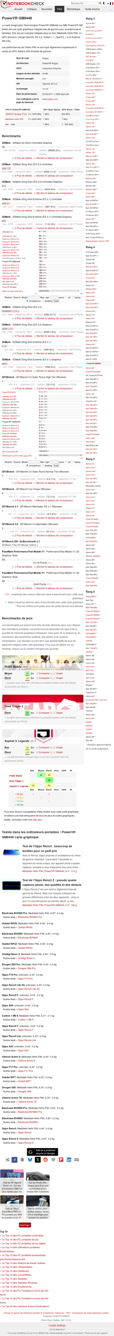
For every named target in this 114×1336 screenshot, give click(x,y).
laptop (77, 297)
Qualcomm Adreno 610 (10, 244)
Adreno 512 (90, 508)
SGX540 (89, 711)
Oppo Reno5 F (26, 999)
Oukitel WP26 (25, 927)
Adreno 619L (90, 471)
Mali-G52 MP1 (91, 423)
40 (27, 673)
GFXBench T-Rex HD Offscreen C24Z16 (21, 543)
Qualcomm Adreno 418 (10, 250)
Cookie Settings (57, 1325)
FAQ (59, 9)
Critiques (32, 9)
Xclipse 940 (90, 101)
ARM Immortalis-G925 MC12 (12, 291)
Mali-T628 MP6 (91, 530)
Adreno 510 (90, 512)
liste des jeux (35, 819)
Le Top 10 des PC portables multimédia (22, 1235)
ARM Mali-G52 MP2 (9, 252)
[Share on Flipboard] (61, 1159)
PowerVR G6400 (92, 526)
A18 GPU (89, 60)
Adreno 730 (90, 152)
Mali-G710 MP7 (92, 204)
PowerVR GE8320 (92, 611)
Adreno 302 (90, 677)
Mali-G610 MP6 (92, 274)
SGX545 (89, 641)
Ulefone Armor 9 (26, 1060)
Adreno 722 (90, 126)
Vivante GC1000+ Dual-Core (96, 700)
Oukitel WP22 (25, 948)
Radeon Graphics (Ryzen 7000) (97, 241)
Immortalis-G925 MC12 (94, 86)
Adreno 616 (90, 489)
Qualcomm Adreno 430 (10, 267)
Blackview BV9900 (28, 1122)
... (110, 9)
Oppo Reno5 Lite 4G (29, 989)
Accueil (18, 9)
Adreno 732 (90, 149)
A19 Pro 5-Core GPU (94, 38)
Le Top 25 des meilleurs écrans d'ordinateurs (25, 1306)
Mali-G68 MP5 (91, 333)
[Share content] (7, 1160)
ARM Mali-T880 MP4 (9, 404)
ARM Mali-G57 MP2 (9, 444)
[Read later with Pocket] (53, 1159)
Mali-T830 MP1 (91, 629)
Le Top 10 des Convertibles (16, 1275)
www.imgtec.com (50, 99)
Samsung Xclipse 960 (10, 451)
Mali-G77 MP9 (91, 267)
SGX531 (89, 729)
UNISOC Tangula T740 (16, 113)
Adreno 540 (90, 344)
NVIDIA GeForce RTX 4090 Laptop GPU (17, 455)
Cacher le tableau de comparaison (54, 228)
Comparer (43, 673)
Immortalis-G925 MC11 (94, 90)
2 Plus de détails (22, 158)
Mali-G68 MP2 (91, 416)
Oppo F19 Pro (25, 978)
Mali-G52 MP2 (91, 419)
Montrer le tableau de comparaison (53, 158)
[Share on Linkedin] (69, 1159)
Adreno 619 (90, 467)
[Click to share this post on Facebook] (14, 1160)
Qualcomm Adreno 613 (10, 265)
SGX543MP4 (91, 596)
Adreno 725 (90, 123)
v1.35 (3, 825)
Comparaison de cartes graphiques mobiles (90, 1312)
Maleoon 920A (91, 189)
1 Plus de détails (22, 566)
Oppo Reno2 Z (26, 1142)
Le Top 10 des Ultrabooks (15, 1271)
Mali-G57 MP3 (91, 453)
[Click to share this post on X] (38, 1159)
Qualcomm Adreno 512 (10, 255)
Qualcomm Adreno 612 (10, 242)
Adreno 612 (90, 501)
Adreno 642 (90, 300)
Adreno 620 (90, 441)
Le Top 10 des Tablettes (14, 1278)
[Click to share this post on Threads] (22, 1160)
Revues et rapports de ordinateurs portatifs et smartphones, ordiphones (34, 1312)
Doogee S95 (24, 1091)
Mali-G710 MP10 (92, 167)
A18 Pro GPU (91, 42)
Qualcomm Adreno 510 (10, 239)
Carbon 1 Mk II (25, 1019)
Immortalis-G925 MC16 (94, 82)
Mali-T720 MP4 (91, 622)
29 (27, 678)
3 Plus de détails (22, 175)
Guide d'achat (92, 9)
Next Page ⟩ (25, 1225)
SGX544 (89, 652)
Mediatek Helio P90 (14, 118)
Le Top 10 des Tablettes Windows (19, 1282)
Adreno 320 (90, 604)
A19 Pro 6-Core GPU (94, 31)
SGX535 (89, 725)
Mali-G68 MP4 (91, 405)
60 (27, 712)
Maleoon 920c (91, 289)
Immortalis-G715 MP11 (94, 112)
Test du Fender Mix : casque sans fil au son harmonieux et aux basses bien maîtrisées (38, 1187)
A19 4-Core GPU (92, 119)
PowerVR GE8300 (92, 615)
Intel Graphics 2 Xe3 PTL (95, 45)
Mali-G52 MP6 (91, 412)
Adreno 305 (90, 663)
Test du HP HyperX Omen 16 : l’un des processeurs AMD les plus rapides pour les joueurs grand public (12, 1187)
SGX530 (89, 733)
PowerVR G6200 (92, 578)
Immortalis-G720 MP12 (94, 108)
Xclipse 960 (90, 23)
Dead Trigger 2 (16, 781)
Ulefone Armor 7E (27, 1101)
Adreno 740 (90, 104)
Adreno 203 (90, 718)
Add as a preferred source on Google (45, 1151)
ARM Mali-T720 (7, 232)
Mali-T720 (89, 670)
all (69, 297)
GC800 (88, 722)
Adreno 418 (90, 464)
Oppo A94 (23, 1009)
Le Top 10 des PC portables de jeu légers (24, 1243)
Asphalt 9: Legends (18, 786)
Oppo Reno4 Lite (27, 1040)
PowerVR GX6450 (92, 434)
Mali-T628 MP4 (91, 541)
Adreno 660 (90, 196)
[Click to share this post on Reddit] (45, 1159)
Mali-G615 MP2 (92, 307)
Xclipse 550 (90, 278)
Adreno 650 (90, 219)
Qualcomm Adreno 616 (10, 270)
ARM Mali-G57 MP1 (9, 396)
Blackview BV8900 (28, 937)
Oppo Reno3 (24, 1132)
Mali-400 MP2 (91, 703)
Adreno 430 (90, 394)
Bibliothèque (73, 9)
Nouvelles (47, 9)
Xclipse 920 (90, 193)
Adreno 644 (90, 292)
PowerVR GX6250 (92, 523)
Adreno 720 (90, 163)
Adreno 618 (90, 475)
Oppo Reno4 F (26, 1030)
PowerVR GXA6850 (9, 287)
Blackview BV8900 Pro (30, 917)
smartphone (35, 300)
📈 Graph (57, 673)
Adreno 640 (90, 318)
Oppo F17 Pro (25, 1071)
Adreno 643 (90, 296)
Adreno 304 (90, 666)
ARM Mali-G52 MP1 (9, 399)
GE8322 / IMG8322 (93, 556)
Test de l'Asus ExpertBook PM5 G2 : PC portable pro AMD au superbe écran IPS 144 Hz (12, 1213)
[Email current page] (76, 1160)
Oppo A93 (23, 1050)
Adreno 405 (90, 582)
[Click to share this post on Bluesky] (30, 1160)
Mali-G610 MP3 (92, 303)
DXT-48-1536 (90, 56)
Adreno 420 (90, 438)
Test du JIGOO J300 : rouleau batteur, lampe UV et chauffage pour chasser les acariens (38, 1213)
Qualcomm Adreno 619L (11, 276)
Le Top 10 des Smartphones (17, 1286)
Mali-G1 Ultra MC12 (93, 78)
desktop (48, 300)
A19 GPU (89, 34)
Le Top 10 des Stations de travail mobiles (23, 1263)
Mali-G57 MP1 (91, 482)
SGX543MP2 (91, 637)
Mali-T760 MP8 (91, 386)
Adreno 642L (90, 311)
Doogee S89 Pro (27, 968)
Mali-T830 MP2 (91, 585)
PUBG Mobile (15, 775)
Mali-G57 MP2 (91, 478)
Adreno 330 (90, 515)
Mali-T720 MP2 (91, 648)
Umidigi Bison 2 (26, 958)
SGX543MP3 (91, 633)
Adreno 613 (90, 497)
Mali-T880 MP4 (91, 408)
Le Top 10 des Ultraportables (17, 1267)
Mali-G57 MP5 (91, 340)
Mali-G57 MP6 (91, 337)
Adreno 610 (90, 504)
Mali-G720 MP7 (92, 134)
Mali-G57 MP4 (91, 449)
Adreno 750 (90, 93)
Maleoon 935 (90, 178)
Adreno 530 (90, 368)
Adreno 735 (90, 137)
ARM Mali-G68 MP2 (9, 278)
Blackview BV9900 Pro (30, 1112)
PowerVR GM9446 (94, 363)
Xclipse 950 (90, 97)
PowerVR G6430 (92, 519)
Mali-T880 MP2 (91, 430)
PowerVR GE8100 (9, 392)
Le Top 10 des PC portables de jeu (20, 1239)
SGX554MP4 (91, 537)
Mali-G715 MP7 (92, 156)
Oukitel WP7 (24, 1081)
